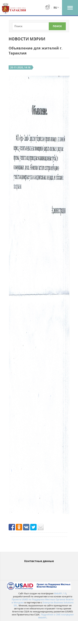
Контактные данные (39, 561)
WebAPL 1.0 (60, 593)
